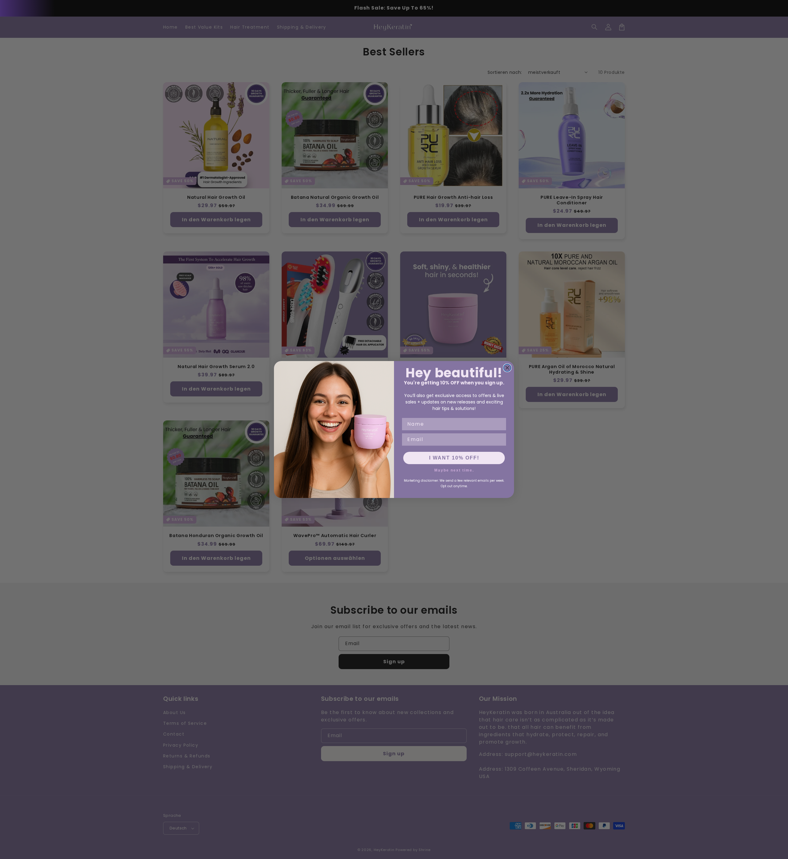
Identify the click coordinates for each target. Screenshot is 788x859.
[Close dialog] (507, 367)
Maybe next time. (454, 470)
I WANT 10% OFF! (454, 457)
